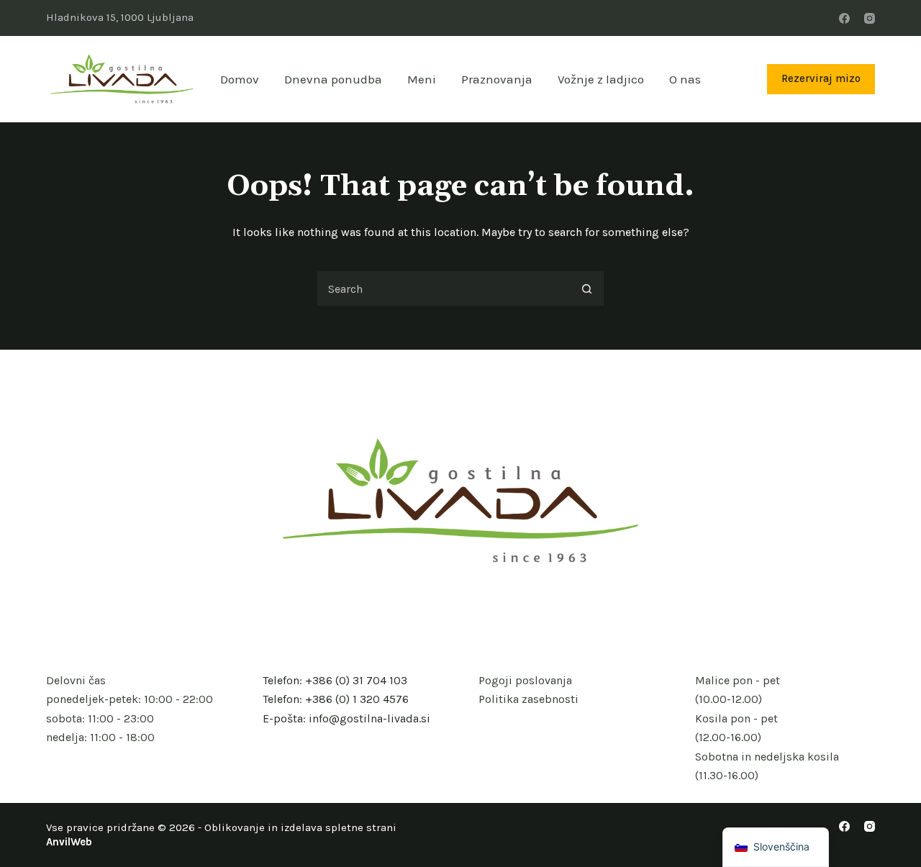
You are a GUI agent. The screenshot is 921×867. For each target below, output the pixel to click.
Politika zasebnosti (528, 699)
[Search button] (586, 288)
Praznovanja (496, 79)
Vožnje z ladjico (601, 79)
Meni (421, 79)
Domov (239, 79)
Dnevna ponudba (333, 79)
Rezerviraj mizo (821, 78)
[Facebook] (844, 18)
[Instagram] (869, 18)
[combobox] (443, 289)
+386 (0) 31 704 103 (356, 680)
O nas (685, 79)
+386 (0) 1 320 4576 (357, 699)
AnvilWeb (69, 841)
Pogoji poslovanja (525, 680)
